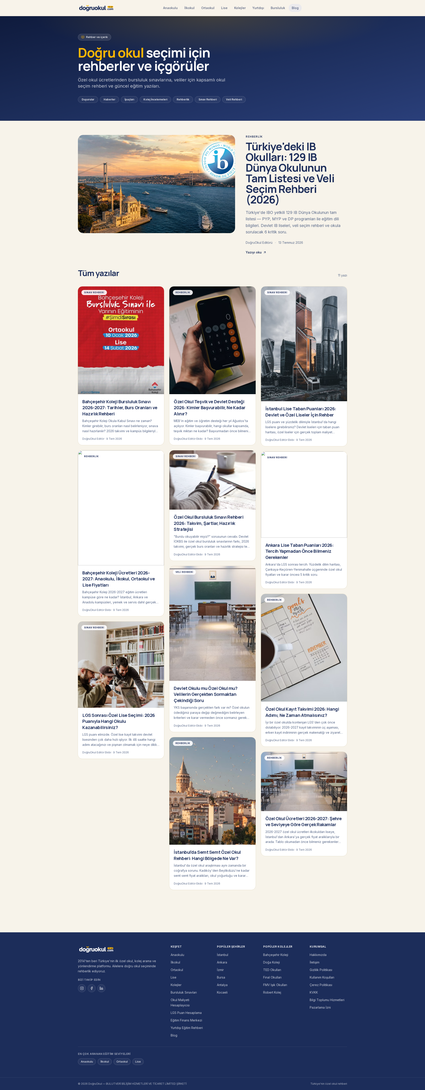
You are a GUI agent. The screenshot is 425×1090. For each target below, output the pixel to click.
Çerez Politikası (321, 985)
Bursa (221, 977)
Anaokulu (170, 8)
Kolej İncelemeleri (155, 99)
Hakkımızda (318, 955)
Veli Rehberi (234, 99)
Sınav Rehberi (208, 99)
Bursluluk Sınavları (184, 992)
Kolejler (240, 8)
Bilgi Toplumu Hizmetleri (327, 1000)
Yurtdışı (258, 8)
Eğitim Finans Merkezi (186, 1020)
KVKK (314, 992)
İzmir (220, 970)
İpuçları (129, 99)
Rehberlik (183, 99)
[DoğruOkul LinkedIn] (101, 988)
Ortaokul (207, 8)
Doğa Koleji (271, 962)
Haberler (109, 99)
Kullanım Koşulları (322, 977)
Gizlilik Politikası (321, 970)
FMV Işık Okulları (275, 985)
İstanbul (222, 955)
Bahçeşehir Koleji (275, 955)
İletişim (314, 962)
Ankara (222, 962)
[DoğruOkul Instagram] (82, 988)
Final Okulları (272, 977)
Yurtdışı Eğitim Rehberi (187, 1028)
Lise (224, 8)
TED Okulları (272, 970)
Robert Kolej (272, 992)
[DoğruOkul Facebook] (92, 988)
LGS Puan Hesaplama (186, 1013)
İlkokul (189, 8)
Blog (295, 8)
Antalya (222, 985)
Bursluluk (278, 8)
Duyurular (88, 99)
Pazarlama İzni (320, 1007)
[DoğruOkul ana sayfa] (96, 8)
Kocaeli (222, 992)
